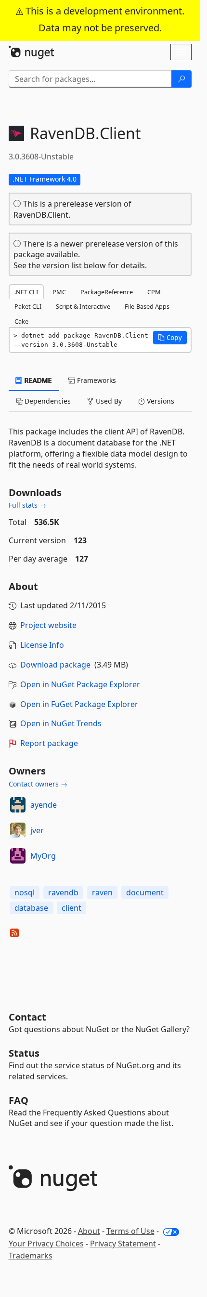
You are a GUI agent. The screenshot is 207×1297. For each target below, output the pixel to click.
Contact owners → (38, 783)
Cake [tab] (21, 321)
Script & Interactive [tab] (83, 306)
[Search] (181, 79)
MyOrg (43, 856)
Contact (27, 1016)
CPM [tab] (154, 292)
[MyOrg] (17, 856)
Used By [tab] (108, 401)
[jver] (17, 830)
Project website (48, 625)
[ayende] (17, 804)
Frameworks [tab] (95, 380)
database (31, 908)
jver (37, 830)
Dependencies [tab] (47, 401)
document (145, 892)
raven (102, 892)
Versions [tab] (159, 401)
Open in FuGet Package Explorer (79, 704)
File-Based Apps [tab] (147, 306)
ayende (43, 804)
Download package (55, 664)
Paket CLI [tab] (27, 306)
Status (24, 1053)
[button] (170, 337)
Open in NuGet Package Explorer (80, 684)
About (89, 1231)
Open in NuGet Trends (61, 723)
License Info (42, 645)
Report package (49, 743)
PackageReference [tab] (106, 292)
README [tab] (37, 380)
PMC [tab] (59, 292)
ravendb (63, 892)
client (71, 908)
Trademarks (30, 1255)
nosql (24, 892)
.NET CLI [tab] (26, 292)
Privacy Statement (123, 1243)
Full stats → (27, 505)
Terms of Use (130, 1231)
